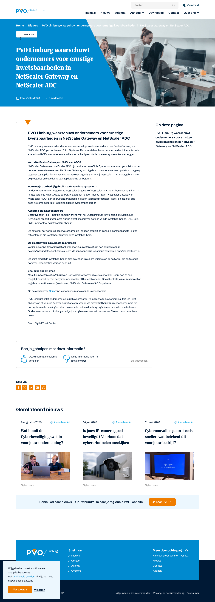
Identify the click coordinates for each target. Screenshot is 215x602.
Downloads (156, 12)
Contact (173, 12)
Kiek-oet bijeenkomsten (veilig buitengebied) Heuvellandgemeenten (170, 556)
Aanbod (135, 12)
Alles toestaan (20, 589)
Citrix (52, 291)
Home (20, 25)
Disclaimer (193, 593)
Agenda (120, 12)
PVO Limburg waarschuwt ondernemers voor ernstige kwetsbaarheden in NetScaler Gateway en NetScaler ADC (175, 139)
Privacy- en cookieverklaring (168, 593)
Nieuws (105, 12)
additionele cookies (23, 576)
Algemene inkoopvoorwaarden (133, 593)
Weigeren (39, 589)
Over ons (190, 12)
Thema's (90, 12)
